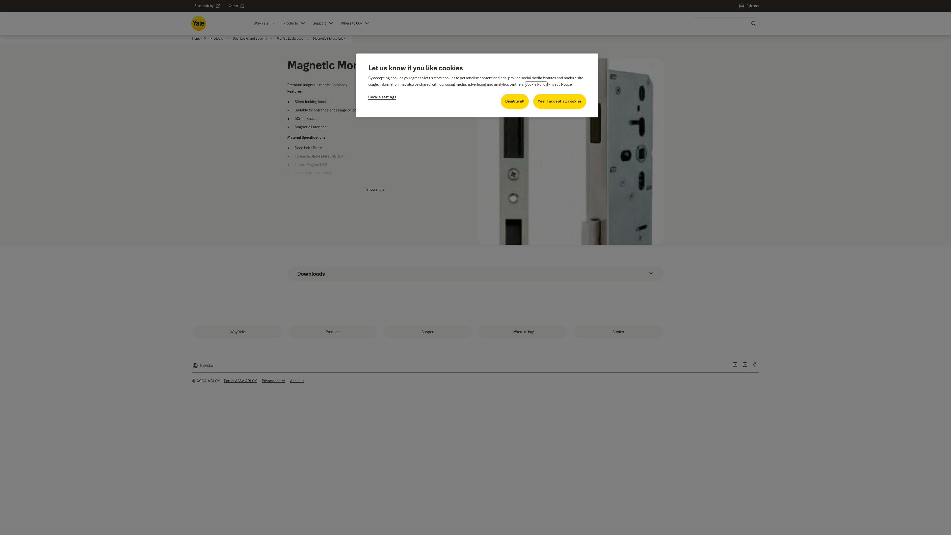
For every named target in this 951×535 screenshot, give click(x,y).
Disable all (514, 101)
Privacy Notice (560, 84)
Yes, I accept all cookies (560, 101)
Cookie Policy (536, 84)
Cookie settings (382, 97)
